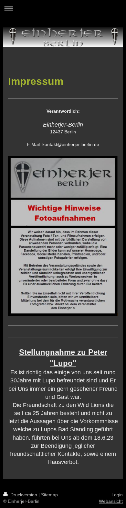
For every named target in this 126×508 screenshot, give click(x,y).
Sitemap (49, 494)
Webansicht (111, 501)
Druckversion (23, 494)
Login (117, 494)
